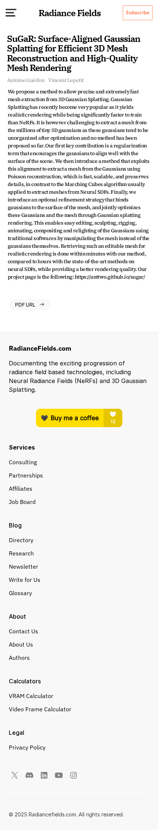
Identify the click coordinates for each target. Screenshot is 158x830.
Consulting (23, 462)
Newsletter (23, 566)
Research (21, 553)
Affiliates (20, 488)
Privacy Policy (27, 747)
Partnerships (26, 475)
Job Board (22, 501)
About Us (21, 644)
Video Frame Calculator (40, 709)
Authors (19, 657)
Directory (21, 540)
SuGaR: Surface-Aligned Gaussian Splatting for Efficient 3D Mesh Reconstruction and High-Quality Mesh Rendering (74, 53)
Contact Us (23, 631)
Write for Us (24, 579)
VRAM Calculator (31, 696)
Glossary (20, 593)
